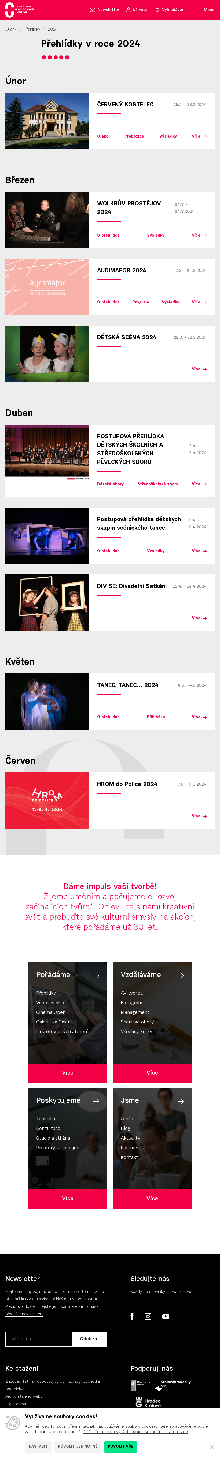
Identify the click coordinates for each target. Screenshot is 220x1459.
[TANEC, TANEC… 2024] (47, 701)
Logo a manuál (18, 1404)
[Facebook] (132, 1316)
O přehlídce (108, 236)
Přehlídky (32, 30)
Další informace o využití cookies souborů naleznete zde (135, 1432)
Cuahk (10, 30)
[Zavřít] (212, 1447)
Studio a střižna (53, 1138)
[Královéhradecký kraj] (173, 1385)
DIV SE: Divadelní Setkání (132, 587)
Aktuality (130, 1138)
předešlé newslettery (24, 1314)
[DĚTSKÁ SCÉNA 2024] (47, 354)
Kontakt (129, 1157)
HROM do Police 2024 (127, 785)
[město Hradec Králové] (148, 1402)
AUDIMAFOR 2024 (121, 271)
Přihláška (156, 717)
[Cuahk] (19, 10)
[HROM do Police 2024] (47, 800)
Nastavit (38, 1447)
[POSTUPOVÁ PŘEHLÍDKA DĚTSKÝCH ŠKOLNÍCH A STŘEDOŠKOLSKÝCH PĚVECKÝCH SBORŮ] (47, 453)
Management (135, 1012)
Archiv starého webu (24, 1397)
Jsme (130, 1101)
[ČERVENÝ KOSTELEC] (47, 121)
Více (196, 137)
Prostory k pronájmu (58, 1148)
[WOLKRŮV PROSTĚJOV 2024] (47, 220)
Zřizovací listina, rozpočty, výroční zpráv (42, 1382)
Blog (126, 1128)
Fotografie (132, 1003)
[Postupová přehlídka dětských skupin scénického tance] (47, 536)
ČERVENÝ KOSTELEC (125, 105)
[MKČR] (140, 1385)
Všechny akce (51, 1003)
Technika (45, 1119)
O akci (103, 137)
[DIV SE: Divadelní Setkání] (47, 602)
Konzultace (48, 1128)
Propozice (134, 137)
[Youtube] (165, 1316)
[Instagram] (147, 1316)
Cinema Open (50, 1012)
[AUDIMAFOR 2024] (47, 287)
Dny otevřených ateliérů (62, 1032)
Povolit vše (120, 1447)
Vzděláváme (141, 975)
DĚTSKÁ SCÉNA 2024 (126, 338)
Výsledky (168, 137)
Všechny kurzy (136, 1032)
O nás (127, 1119)
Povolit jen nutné (78, 1447)
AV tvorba (132, 993)
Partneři (129, 1148)
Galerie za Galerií (54, 1022)
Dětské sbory (110, 484)
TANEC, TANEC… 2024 (128, 686)
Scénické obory (137, 1022)
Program (140, 302)
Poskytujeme (58, 1101)
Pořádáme (53, 975)
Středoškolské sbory (157, 484)
